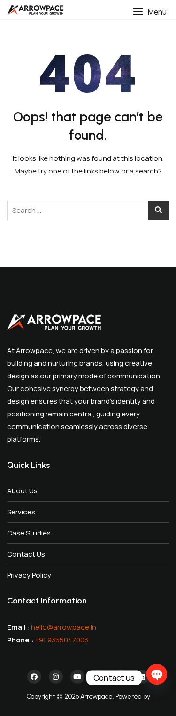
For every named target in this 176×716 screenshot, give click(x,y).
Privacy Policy (29, 575)
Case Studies (29, 533)
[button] (150, 12)
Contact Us (26, 554)
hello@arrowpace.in (63, 627)
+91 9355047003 (61, 640)
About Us (22, 491)
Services (21, 512)
